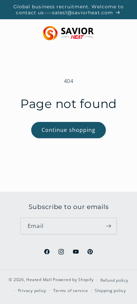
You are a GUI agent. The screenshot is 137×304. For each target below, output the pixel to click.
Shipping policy (110, 290)
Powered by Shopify (73, 279)
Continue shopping (68, 130)
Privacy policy (32, 290)
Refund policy (114, 280)
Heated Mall (39, 279)
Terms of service (70, 290)
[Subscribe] (108, 226)
